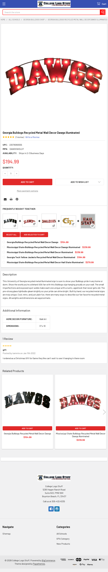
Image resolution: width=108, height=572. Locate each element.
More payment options (27, 190)
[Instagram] (56, 508)
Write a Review (32, 137)
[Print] (11, 199)
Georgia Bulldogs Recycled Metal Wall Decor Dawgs (33, 242)
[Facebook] (51, 508)
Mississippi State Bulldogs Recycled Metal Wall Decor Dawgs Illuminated (43, 247)
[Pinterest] (17, 199)
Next (104, 412)
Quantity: (8, 167)
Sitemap (7, 533)
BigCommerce (48, 560)
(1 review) (19, 137)
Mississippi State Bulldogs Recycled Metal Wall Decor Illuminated (40, 252)
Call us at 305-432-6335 (54, 501)
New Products (63, 543)
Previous (3, 412)
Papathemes (39, 563)
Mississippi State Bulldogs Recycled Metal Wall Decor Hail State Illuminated (45, 262)
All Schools (62, 533)
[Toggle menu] (4, 4)
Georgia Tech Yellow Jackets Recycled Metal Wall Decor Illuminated (41, 257)
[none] (54, 76)
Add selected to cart (34, 234)
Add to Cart (27, 428)
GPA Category (63, 538)
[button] (79, 182)
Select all (11, 234)
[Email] (5, 199)
